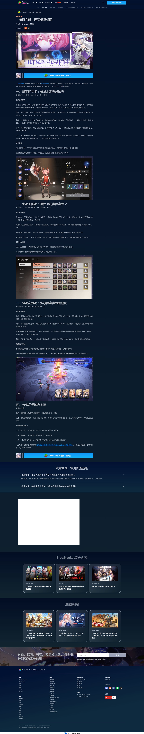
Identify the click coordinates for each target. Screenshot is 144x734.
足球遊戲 (21, 718)
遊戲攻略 (44, 7)
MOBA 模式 (52, 683)
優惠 (20, 683)
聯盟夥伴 (66, 2)
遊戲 (40, 2)
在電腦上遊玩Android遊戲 (83, 694)
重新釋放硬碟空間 (54, 697)
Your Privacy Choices (74, 733)
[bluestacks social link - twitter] (121, 688)
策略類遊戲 (45, 83)
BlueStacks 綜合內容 (87, 7)
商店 (57, 2)
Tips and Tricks (107, 181)
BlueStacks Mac (23, 679)
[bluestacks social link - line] (117, 688)
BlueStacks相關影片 (101, 7)
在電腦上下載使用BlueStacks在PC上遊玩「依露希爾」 (54, 445)
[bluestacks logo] (23, 2)
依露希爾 (38, 12)
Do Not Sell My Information (43, 727)
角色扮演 (21, 704)
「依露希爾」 (20, 83)
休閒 (20, 708)
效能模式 (52, 699)
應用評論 (60, 7)
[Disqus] (49, 522)
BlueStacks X (121, 185)
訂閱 (117, 655)
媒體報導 (79, 687)
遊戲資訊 (47, 2)
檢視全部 (115, 170)
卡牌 (20, 712)
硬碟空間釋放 (53, 701)
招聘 (78, 685)
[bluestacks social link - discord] (106, 688)
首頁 (38, 7)
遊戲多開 (52, 685)
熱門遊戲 (21, 698)
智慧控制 (52, 695)
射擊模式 (52, 681)
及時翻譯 (52, 693)
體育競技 (21, 716)
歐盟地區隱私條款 (32, 727)
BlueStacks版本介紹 (72, 7)
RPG (114, 185)
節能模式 (52, 691)
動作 (20, 700)
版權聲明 (25, 727)
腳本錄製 (52, 689)
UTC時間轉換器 (53, 711)
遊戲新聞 (52, 7)
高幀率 (51, 705)
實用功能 (52, 709)
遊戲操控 (52, 679)
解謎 (20, 714)
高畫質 (51, 707)
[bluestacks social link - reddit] (110, 688)
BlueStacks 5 (22, 681)
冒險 (20, 702)
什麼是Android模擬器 (82, 696)
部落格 (24, 12)
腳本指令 (52, 703)
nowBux (21, 689)
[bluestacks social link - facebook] (113, 688)
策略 (20, 706)
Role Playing (106, 185)
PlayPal (20, 691)
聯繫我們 (79, 683)
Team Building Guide (119, 181)
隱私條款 (21, 727)
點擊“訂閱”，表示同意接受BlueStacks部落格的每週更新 (91, 659)
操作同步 (52, 687)
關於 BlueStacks (81, 679)
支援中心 (73, 2)
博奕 (20, 710)
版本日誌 (107, 679)
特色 (33, 2)
